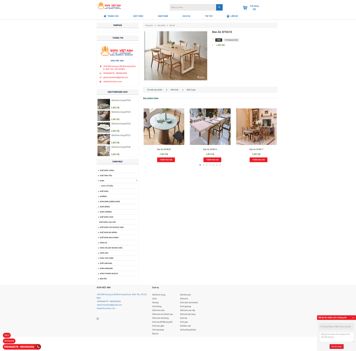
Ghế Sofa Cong (158, 295)
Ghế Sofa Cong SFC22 (121, 124)
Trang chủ (149, 25)
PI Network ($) (231, 40)
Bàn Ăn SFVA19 (210, 149)
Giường (155, 302)
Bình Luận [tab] (191, 90)
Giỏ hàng (254, 6)
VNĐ (219, 40)
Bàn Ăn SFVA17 (256, 149)
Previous (139, 58)
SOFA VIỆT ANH (117, 61)
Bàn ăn (172, 25)
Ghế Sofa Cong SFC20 (121, 147)
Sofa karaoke (158, 330)
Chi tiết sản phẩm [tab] (154, 90)
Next (213, 58)
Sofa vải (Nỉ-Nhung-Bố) (162, 322)
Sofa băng (156, 306)
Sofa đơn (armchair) (189, 302)
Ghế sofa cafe (158, 310)
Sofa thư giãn (158, 326)
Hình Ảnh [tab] (175, 90)
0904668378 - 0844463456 (115, 73)
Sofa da (183, 318)
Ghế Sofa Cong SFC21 (121, 135)
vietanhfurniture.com (112, 81)
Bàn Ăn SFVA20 (164, 149)
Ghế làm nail (185, 326)
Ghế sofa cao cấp (187, 310)
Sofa (154, 299)
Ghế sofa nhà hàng (160, 318)
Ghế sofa (184, 299)
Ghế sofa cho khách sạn (162, 314)
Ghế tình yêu (185, 295)
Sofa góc (184, 322)
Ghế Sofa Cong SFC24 (121, 100)
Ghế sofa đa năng (187, 314)
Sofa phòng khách (188, 330)
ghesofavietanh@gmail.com (115, 77)
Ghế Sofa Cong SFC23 (121, 112)
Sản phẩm (161, 25)
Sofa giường (185, 306)
